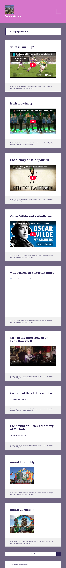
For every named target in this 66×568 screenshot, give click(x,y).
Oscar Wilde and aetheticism (31, 216)
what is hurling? (22, 47)
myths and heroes (36, 86)
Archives (24, 86)
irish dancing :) (21, 103)
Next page (58, 554)
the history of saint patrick (29, 160)
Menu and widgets (59, 13)
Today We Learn (14, 16)
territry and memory (27, 88)
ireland (29, 86)
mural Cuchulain (22, 510)
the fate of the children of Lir (31, 393)
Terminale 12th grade (15, 88)
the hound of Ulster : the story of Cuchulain (32, 427)
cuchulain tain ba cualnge (18, 435)
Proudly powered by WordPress (19, 564)
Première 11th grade (47, 86)
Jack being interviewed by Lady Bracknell (29, 339)
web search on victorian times (32, 272)
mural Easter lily (22, 462)
